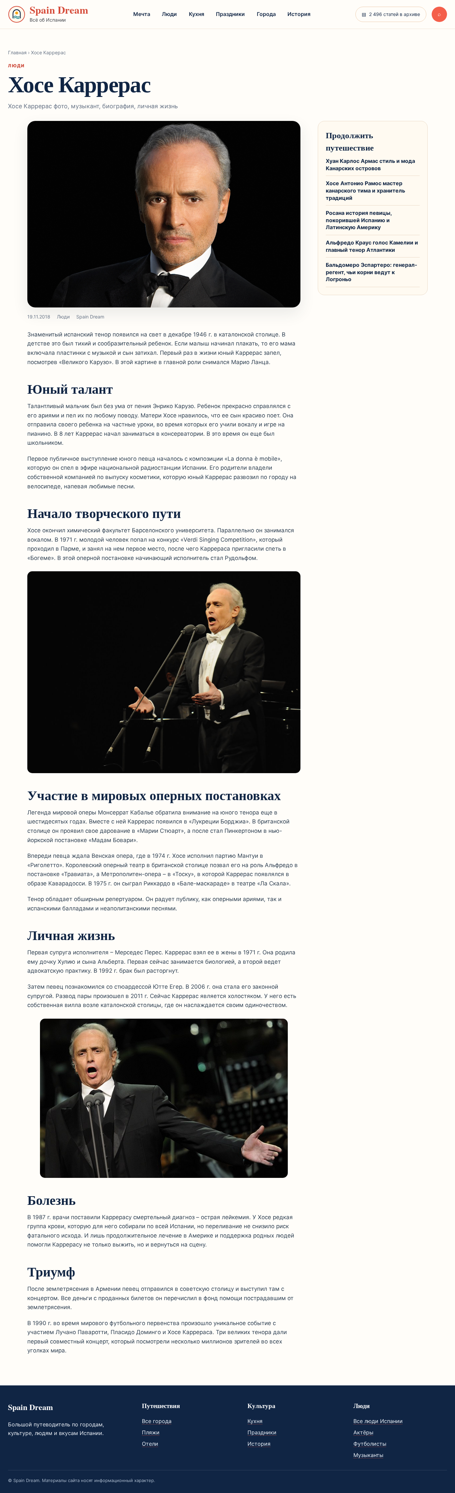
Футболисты (369, 1443)
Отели (150, 1443)
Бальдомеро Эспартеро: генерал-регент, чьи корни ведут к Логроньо (371, 271)
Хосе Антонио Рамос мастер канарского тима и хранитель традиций (365, 190)
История (298, 14)
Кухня (196, 14)
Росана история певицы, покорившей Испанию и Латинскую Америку (359, 220)
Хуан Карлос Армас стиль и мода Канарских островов (370, 165)
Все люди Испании (378, 1421)
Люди (169, 14)
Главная (17, 52)
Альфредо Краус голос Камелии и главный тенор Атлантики (372, 246)
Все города (157, 1421)
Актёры (363, 1432)
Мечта (141, 14)
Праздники (230, 14)
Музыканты (368, 1455)
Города (266, 14)
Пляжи (151, 1432)
